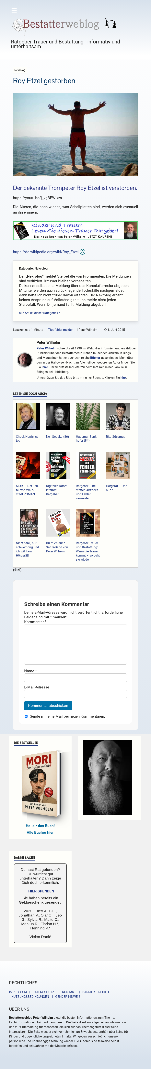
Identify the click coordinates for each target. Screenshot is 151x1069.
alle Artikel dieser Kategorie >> (39, 313)
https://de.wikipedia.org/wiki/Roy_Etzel (46, 252)
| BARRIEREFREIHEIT (93, 992)
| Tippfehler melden (60, 330)
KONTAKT (68, 992)
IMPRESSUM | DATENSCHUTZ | (34, 992)
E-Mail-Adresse (36, 687)
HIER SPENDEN (41, 891)
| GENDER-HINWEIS (65, 997)
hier (45, 367)
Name (30, 671)
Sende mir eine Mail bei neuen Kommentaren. (67, 716)
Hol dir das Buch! (40, 826)
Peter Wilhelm (48, 342)
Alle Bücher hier (40, 832)
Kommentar (35, 622)
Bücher (95, 358)
